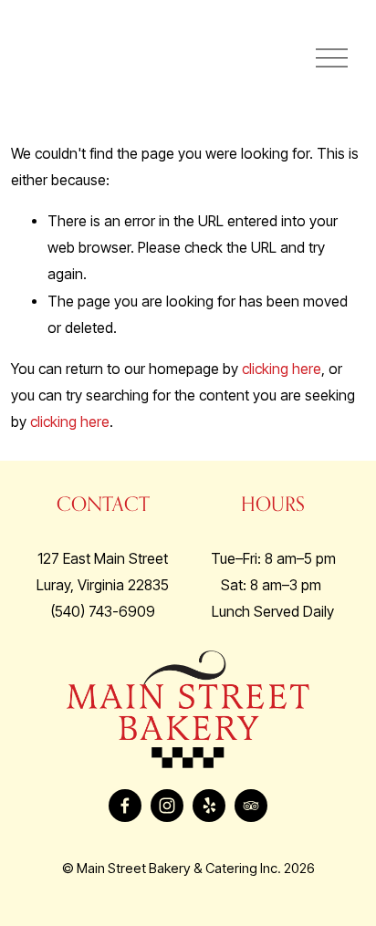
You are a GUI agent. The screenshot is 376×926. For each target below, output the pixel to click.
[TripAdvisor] (251, 805)
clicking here (281, 369)
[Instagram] (167, 805)
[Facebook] (125, 805)
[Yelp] (209, 805)
